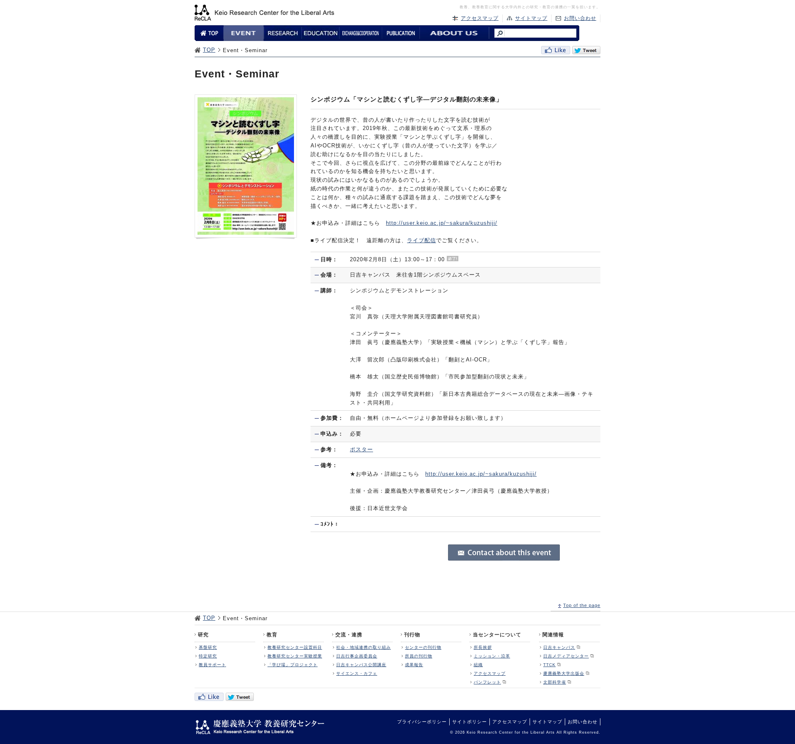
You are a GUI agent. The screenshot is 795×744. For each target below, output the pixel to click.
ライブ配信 (421, 240)
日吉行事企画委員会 (356, 656)
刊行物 (412, 635)
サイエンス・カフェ (356, 673)
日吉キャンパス (559, 647)
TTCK (549, 664)
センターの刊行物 (423, 647)
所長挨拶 (483, 647)
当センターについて (497, 635)
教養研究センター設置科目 (294, 647)
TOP (209, 50)
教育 (272, 635)
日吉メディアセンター (566, 656)
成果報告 (414, 664)
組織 (478, 664)
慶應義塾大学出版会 (563, 673)
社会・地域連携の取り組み (363, 647)
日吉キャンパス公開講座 (361, 664)
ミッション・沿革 (492, 656)
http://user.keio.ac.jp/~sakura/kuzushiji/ (441, 223)
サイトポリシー (469, 721)
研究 (203, 635)
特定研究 (208, 656)
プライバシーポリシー (422, 721)
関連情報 (553, 635)
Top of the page (581, 605)
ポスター (361, 449)
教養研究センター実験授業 (294, 656)
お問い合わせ (580, 18)
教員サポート (212, 664)
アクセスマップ (480, 18)
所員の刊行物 (418, 656)
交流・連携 (348, 635)
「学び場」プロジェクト (292, 664)
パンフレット (487, 682)
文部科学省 (554, 682)
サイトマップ (531, 18)
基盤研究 (208, 647)
